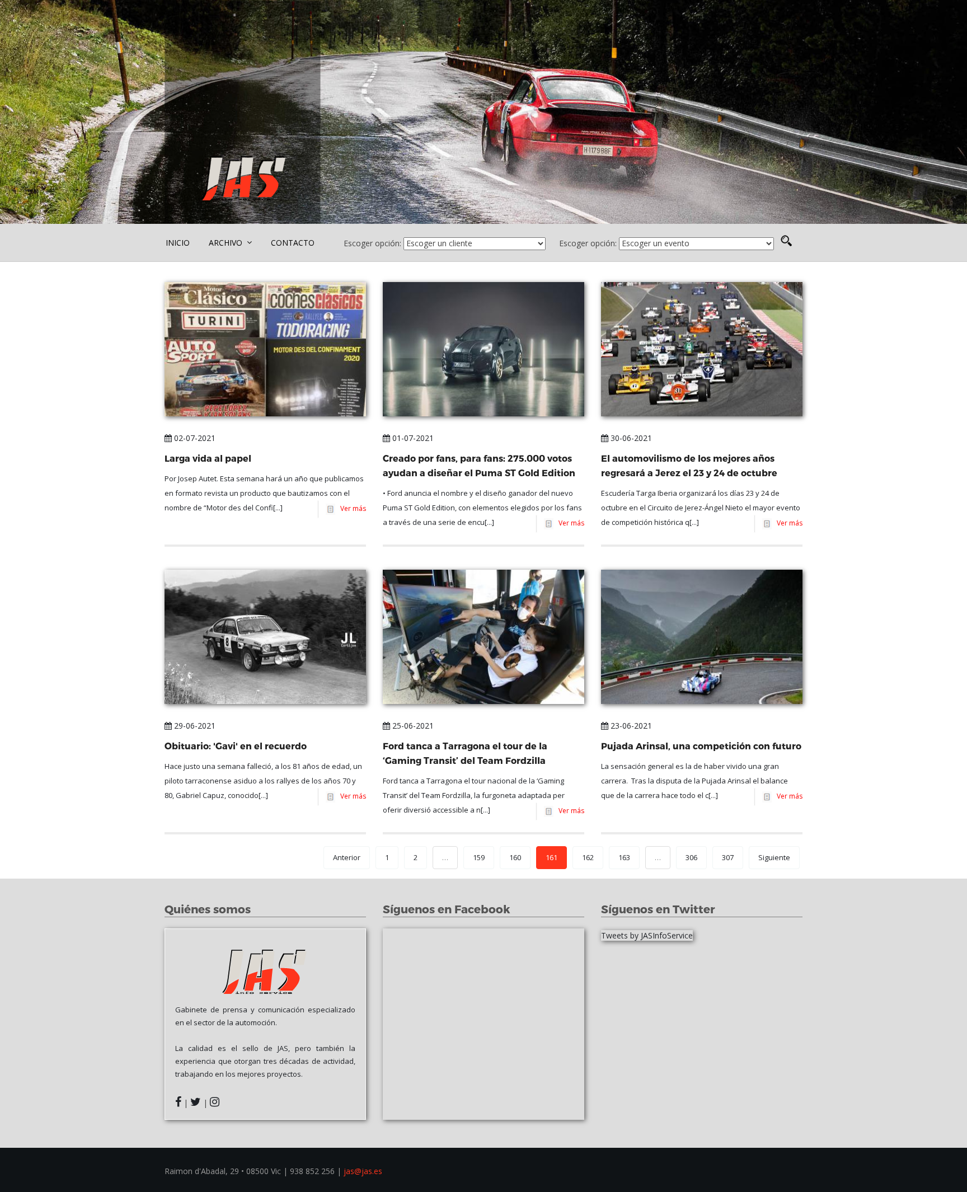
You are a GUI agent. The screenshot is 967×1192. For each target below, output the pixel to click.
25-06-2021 (412, 725)
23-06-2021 (630, 725)
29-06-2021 (193, 725)
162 (588, 857)
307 (728, 857)
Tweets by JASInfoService (647, 935)
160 (515, 857)
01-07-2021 (412, 438)
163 (624, 857)
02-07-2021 (193, 438)
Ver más (351, 508)
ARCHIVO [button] (227, 242)
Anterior (346, 857)
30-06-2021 (630, 438)
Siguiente (774, 857)
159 (479, 857)
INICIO (178, 242)
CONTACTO (292, 242)
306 (691, 857)
